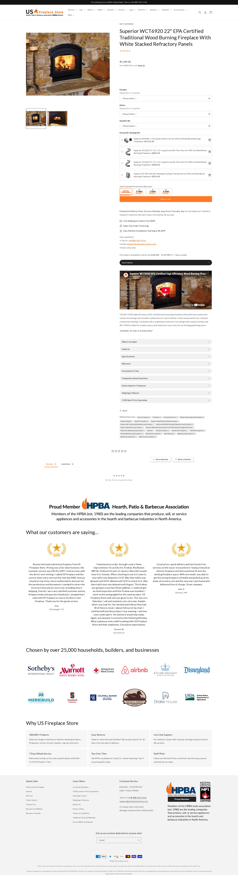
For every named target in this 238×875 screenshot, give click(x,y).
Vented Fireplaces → (162, 430)
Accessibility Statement (83, 822)
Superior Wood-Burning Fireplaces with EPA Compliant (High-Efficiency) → (169, 427)
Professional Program (35, 787)
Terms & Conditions (81, 813)
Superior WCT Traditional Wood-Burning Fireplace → (137, 424)
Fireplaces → (157, 417)
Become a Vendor (33, 813)
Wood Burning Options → (129, 437)
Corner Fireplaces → (143, 417)
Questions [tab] (65, 464)
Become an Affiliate (34, 809)
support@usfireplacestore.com (141, 244)
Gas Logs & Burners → (171, 417)
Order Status (31, 800)
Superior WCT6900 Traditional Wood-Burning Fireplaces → (174, 424)
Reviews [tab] (49, 464)
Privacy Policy (78, 809)
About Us (77, 804)
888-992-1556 (139, 240)
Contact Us (31, 804)
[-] (126, 192)
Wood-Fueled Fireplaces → (147, 437)
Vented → (150, 430)
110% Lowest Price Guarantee (86, 791)
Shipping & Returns (81, 800)
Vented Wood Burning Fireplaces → (132, 433)
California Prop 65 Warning (84, 818)
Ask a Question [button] (162, 459)
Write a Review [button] (184, 459)
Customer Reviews (81, 787)
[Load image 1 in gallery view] (36, 118)
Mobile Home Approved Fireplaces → (192, 417)
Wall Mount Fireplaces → (154, 433)
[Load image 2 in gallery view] (57, 118)
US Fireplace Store (122, 861)
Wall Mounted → (169, 433)
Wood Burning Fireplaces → (186, 433)
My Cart (29, 796)
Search (29, 791)
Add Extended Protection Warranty (136, 186)
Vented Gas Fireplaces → (180, 430)
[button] (72, 9)
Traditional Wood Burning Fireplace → (133, 430)
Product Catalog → (126, 421)
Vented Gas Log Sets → (197, 430)
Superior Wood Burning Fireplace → (132, 427)
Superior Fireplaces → (142, 421)
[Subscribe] (138, 840)
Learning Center (80, 796)
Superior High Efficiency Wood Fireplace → (164, 421)
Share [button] (124, 411)
